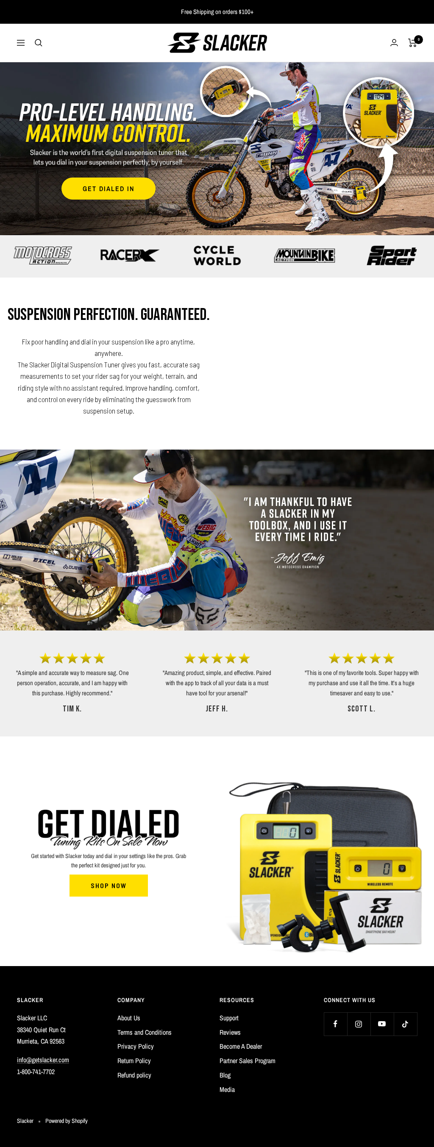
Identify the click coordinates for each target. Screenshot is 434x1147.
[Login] (394, 42)
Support (229, 1017)
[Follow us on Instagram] (358, 1024)
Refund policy (134, 1075)
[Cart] (412, 43)
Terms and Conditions (144, 1032)
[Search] (38, 43)
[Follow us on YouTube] (382, 1024)
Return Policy (134, 1060)
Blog (225, 1075)
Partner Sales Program (247, 1060)
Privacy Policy (135, 1046)
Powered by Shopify (66, 1121)
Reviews (230, 1032)
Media (227, 1089)
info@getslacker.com (43, 1059)
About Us (128, 1017)
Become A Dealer (241, 1046)
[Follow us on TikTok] (405, 1024)
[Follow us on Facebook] (335, 1024)
